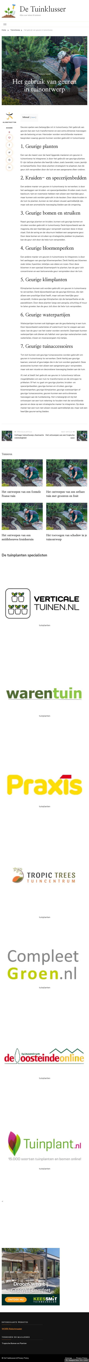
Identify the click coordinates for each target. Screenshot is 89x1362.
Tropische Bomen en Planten (14, 1343)
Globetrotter (9, 122)
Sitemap (68, 1358)
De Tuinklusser (43, 9)
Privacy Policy (23, 1358)
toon (33, 117)
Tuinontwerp (44, 74)
